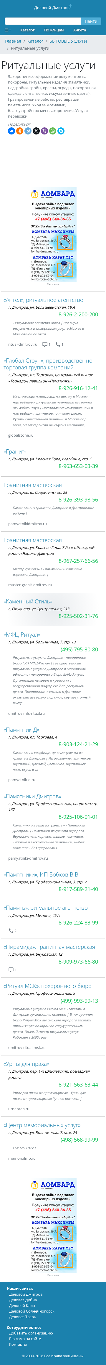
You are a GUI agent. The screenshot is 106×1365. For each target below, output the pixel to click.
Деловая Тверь (22, 1316)
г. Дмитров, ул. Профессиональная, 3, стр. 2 (47, 882)
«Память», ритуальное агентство (46, 907)
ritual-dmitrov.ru (22, 344)
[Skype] (60, 130)
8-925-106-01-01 (78, 816)
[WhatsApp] (52, 130)
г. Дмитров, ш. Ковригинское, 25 (37, 492)
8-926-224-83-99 (78, 922)
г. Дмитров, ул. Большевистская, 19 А (41, 307)
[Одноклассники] (19, 130)
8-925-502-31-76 (78, 615)
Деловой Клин (22, 1305)
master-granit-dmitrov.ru (30, 584)
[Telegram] (28, 130)
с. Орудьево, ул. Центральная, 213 (38, 608)
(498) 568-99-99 (79, 1139)
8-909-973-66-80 (78, 961)
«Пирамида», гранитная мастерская (49, 947)
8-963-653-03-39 (78, 466)
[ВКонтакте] (11, 130)
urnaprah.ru (18, 1108)
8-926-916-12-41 (78, 388)
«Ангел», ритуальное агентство (43, 300)
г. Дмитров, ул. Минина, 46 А (33, 915)
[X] (36, 130)
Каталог (27, 30)
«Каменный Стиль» (28, 601)
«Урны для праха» (26, 1064)
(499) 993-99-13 (79, 1000)
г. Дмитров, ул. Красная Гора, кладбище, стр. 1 (50, 459)
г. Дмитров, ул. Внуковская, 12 (35, 954)
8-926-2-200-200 (78, 314)
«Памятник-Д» (21, 729)
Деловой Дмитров (25, 1294)
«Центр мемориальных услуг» (42, 1125)
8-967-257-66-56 (78, 560)
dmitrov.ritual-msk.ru (27, 1047)
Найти (91, 21)
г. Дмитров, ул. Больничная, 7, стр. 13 (41, 642)
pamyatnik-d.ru (21, 779)
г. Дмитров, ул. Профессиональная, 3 (41, 993)
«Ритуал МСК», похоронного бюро (48, 986)
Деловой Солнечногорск (31, 1311)
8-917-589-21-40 (78, 889)
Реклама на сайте (25, 1338)
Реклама (53, 284)
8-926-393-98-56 (78, 499)
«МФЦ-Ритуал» (22, 634)
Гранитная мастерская (33, 485)
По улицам (54, 30)
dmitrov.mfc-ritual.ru (26, 713)
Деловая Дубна (23, 1299)
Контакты (18, 1344)
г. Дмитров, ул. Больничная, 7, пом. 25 (42, 1132)
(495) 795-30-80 (79, 649)
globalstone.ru (21, 435)
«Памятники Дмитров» (32, 796)
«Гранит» (15, 451)
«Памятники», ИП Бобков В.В (41, 874)
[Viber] (44, 130)
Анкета (79, 30)
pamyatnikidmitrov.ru (27, 523)
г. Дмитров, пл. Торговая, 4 (32, 737)
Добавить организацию (31, 1333)
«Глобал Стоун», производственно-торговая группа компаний (49, 363)
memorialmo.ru (22, 1158)
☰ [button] (6, 30)
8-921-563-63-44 (78, 1084)
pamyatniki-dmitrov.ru (28, 858)
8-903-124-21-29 (78, 744)
